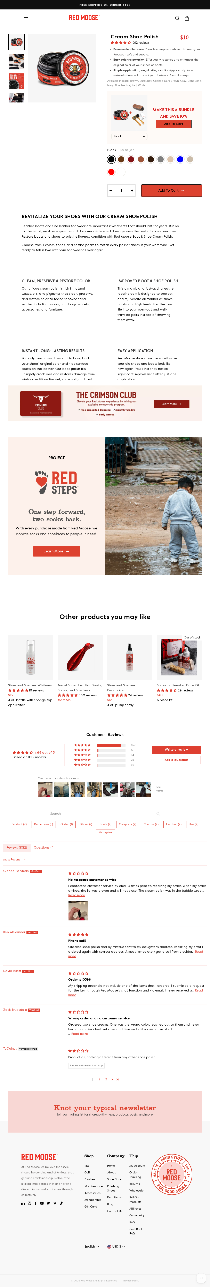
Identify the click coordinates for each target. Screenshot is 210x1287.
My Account (137, 1165)
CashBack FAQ (136, 1231)
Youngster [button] (106, 832)
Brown (121, 159)
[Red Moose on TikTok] (61, 1203)
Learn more (53, 551)
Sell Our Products (135, 1199)
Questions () (44, 847)
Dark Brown (151, 159)
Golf (87, 1172)
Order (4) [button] (66, 824)
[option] (105, 5)
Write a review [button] (176, 749)
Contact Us (114, 1211)
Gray (160, 159)
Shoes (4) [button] (86, 824)
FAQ (132, 1222)
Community (137, 1215)
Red (111, 172)
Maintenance (93, 1186)
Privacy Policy (131, 1281)
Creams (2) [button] (151, 824)
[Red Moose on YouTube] (42, 1203)
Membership (93, 1199)
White (121, 172)
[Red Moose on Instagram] (29, 1203)
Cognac (141, 159)
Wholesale (136, 1190)
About (111, 1172)
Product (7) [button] (19, 824)
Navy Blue (180, 159)
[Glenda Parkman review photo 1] (78, 911)
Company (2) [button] (127, 824)
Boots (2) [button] (106, 824)
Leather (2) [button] (173, 824)
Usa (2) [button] (193, 824)
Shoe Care (114, 1179)
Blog (110, 1204)
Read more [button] (76, 895)
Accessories (92, 1193)
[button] (121, 43)
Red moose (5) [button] (43, 824)
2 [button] (99, 1079)
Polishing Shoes (113, 1188)
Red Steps (114, 1197)
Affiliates (135, 1208)
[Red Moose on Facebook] (35, 1203)
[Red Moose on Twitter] (48, 1203)
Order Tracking (135, 1175)
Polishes (89, 1179)
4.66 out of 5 (44, 752)
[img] (78, 873)
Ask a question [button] (176, 760)
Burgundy (131, 159)
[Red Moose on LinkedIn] (23, 1203)
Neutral (190, 159)
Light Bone (170, 159)
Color (111, 150)
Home (111, 1165)
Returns (134, 1183)
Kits (86, 1165)
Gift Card (90, 1206)
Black (111, 159)
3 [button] (106, 1079)
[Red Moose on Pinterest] (54, 1203)
